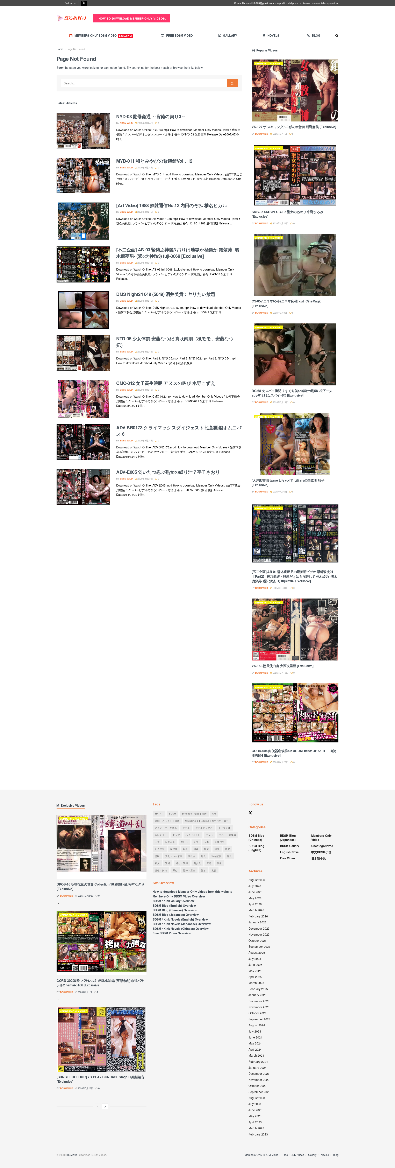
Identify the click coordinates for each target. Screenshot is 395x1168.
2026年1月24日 (280, 223)
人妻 (206, 842)
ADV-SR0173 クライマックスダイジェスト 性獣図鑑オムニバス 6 (178, 430)
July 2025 (255, 959)
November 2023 (259, 1080)
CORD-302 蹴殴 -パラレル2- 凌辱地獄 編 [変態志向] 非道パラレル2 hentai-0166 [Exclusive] (100, 982)
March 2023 (256, 1128)
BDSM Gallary (289, 846)
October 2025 (257, 940)
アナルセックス (204, 827)
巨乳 (185, 849)
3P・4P (159, 813)
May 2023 (255, 1116)
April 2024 (255, 1049)
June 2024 (255, 1037)
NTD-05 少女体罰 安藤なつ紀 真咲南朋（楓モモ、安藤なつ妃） (175, 341)
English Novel (290, 852)
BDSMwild (71, 1154)
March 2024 (256, 1055)
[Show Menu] (58, 3)
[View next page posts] (105, 1106)
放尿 (227, 849)
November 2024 (259, 1007)
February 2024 (258, 1061)
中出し (184, 842)
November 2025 (259, 934)
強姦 (196, 849)
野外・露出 (189, 870)
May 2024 (255, 1043)
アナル (186, 827)
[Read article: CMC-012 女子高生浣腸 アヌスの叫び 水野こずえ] (83, 399)
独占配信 (216, 856)
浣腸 (157, 856)
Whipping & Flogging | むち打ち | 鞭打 (207, 820)
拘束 (206, 849)
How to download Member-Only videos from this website (192, 891)
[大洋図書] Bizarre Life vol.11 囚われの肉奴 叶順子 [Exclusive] (288, 482)
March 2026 (256, 910)
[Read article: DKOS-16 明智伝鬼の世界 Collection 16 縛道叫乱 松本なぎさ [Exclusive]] (101, 847)
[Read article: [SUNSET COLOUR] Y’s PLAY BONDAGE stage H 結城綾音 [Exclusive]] (101, 1039)
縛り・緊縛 (182, 863)
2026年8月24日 (145, 123)
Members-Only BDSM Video (103, 35)
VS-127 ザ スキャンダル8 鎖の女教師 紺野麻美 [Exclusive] (294, 126)
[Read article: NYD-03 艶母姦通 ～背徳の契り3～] (83, 132)
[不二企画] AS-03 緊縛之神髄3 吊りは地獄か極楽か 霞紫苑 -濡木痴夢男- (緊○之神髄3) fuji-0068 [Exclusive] (177, 252)
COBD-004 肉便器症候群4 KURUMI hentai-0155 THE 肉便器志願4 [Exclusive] (294, 753)
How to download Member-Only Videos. (132, 18)
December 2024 (259, 1001)
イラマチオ (224, 827)
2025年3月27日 (85, 895)
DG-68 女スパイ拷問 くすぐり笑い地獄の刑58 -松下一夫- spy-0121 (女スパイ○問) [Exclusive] (292, 393)
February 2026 (258, 916)
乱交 (196, 842)
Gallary (230, 35)
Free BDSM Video (179, 35)
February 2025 (258, 989)
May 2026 (255, 898)
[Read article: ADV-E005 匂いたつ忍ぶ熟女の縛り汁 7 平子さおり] (83, 488)
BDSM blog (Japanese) (288, 837)
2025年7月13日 (280, 672)
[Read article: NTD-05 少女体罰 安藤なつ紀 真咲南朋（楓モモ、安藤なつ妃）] (83, 354)
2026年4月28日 (280, 762)
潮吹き (191, 856)
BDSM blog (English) (256, 848)
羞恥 (209, 863)
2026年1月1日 (84, 992)
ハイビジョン (193, 834)
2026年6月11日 (280, 402)
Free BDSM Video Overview (172, 933)
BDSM (172, 813)
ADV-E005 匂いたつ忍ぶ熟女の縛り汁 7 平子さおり (168, 472)
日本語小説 (318, 858)
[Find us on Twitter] (84, 3)
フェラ (209, 834)
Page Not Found (76, 49)
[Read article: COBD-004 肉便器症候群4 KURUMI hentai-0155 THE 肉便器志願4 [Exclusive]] (295, 714)
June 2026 (255, 892)
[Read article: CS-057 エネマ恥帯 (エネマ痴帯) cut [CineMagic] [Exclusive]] (295, 265)
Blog (316, 35)
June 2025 (255, 965)
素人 (157, 863)
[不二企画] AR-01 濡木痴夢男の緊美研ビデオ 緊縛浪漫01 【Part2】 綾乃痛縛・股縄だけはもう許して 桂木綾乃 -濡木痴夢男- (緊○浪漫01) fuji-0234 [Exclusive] (294, 576)
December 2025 (259, 928)
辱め (175, 870)
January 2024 (257, 1067)
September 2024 (259, 1019)
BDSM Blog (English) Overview (174, 905)
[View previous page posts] (98, 1106)
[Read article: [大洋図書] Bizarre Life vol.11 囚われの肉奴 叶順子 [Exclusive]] (295, 444)
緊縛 (167, 863)
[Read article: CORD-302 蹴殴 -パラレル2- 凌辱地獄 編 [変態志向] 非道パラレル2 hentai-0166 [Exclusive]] (101, 943)
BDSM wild (126, 123)
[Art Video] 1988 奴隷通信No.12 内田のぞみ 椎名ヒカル (171, 205)
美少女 (197, 863)
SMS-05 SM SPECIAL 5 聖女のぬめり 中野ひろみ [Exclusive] (287, 214)
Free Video (287, 858)
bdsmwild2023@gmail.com (258, 3)
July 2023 (255, 1104)
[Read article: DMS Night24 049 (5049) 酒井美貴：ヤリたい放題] (83, 310)
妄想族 (174, 849)
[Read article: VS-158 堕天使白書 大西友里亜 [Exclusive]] (295, 629)
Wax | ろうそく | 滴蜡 (167, 820)
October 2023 (257, 1086)
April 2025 (255, 977)
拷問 (217, 849)
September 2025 (259, 946)
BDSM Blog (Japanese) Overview (176, 914)
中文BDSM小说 (321, 852)
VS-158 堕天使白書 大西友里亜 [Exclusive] (282, 665)
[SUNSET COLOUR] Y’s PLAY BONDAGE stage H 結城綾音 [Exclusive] (100, 1079)
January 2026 (257, 922)
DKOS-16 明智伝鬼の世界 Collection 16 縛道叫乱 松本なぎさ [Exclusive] (100, 886)
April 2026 (255, 904)
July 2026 (255, 886)
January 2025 (257, 995)
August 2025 (257, 952)
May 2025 (255, 971)
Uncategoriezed (322, 846)
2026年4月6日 (279, 491)
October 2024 (257, 1013)
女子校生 (160, 849)
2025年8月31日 (280, 587)
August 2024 (257, 1025)
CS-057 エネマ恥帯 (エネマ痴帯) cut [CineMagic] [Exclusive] (287, 303)
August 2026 (257, 880)
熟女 (203, 856)
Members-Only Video (268, 63)
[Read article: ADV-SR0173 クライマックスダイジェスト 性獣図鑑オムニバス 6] (83, 443)
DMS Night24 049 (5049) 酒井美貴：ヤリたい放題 (165, 294)
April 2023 (255, 1122)
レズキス (170, 842)
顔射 (203, 870)
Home (60, 49)
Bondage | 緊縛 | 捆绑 (194, 813)
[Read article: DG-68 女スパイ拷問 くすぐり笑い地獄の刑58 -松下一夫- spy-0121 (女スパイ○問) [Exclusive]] (295, 354)
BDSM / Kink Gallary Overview (173, 901)
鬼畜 (213, 870)
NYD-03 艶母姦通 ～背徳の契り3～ (151, 116)
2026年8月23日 (145, 478)
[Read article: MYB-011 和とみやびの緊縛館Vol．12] (83, 177)
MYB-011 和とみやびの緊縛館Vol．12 (154, 161)
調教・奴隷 (161, 870)
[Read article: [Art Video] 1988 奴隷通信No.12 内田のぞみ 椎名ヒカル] (83, 221)
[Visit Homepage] (72, 18)
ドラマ (176, 834)
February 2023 (258, 1134)
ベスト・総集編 (227, 834)
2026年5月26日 (85, 1088)
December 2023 (259, 1073)
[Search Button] (336, 35)
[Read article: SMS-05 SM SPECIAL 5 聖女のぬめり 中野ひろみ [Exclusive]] (295, 175)
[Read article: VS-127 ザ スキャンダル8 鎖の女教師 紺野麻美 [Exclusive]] (295, 90)
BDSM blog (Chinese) (256, 837)
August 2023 (257, 1098)
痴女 (229, 856)
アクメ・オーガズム (166, 827)
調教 (219, 863)
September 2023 (259, 1092)
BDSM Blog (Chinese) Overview (175, 910)
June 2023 (255, 1110)
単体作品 (219, 842)
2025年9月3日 (279, 312)
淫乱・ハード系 (173, 856)
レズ (157, 842)
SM (214, 813)
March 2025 (256, 983)
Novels (273, 35)
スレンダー (161, 834)
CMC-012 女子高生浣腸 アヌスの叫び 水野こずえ (165, 383)
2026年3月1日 (279, 133)
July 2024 (255, 1031)
